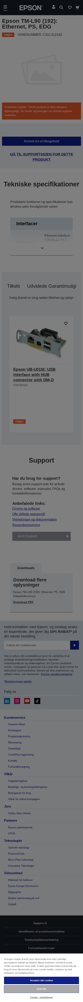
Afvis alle (41, 989)
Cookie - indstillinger (41, 997)
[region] (41, 977)
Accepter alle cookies (41, 980)
